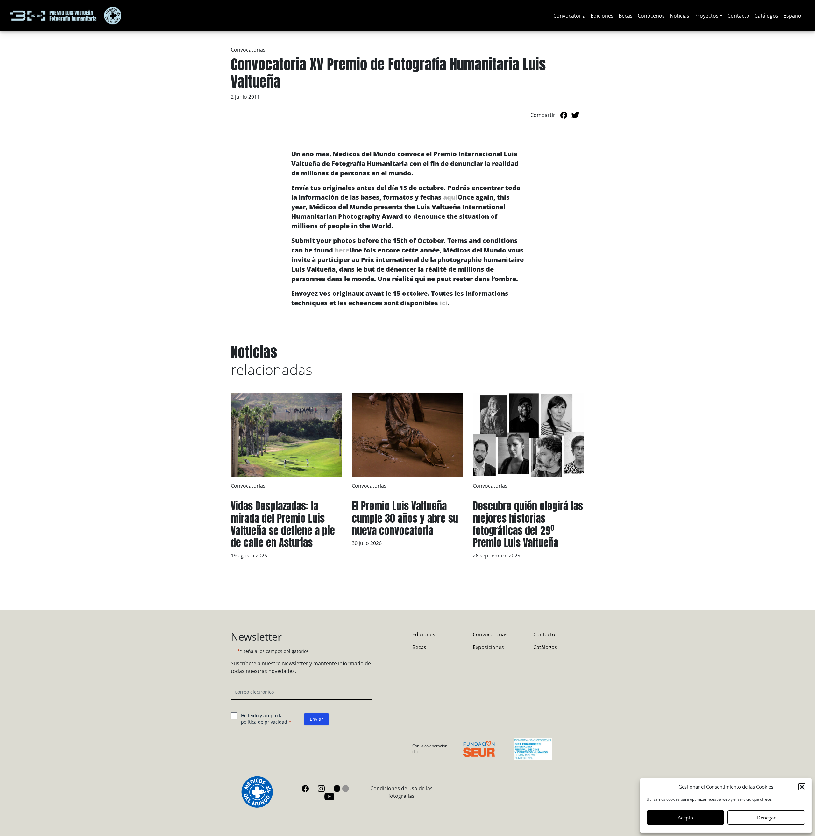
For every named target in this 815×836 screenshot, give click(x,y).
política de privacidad (264, 722)
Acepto (685, 817)
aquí (450, 197)
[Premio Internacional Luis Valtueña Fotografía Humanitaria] (65, 16)
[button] (802, 786)
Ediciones (602, 15)
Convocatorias (248, 49)
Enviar (316, 719)
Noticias (679, 15)
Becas (626, 15)
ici (444, 303)
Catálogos (766, 15)
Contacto (738, 15)
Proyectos (706, 15)
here (342, 250)
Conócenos (651, 15)
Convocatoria (569, 15)
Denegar (766, 817)
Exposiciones (488, 647)
